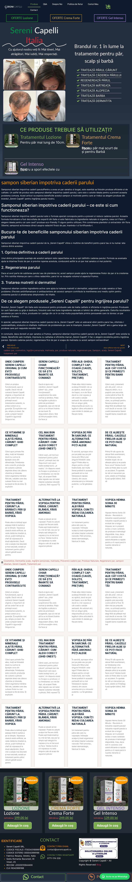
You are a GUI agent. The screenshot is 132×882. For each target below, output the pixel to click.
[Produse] (91, 877)
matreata (49, 350)
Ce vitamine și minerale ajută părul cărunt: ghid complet (15, 439)
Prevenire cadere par (70, 561)
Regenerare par (107, 561)
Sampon (96, 350)
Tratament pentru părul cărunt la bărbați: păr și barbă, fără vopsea (15, 508)
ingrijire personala (35, 350)
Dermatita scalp (23, 561)
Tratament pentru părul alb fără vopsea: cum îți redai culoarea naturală (82, 508)
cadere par (9, 350)
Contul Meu (93, 4)
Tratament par (34, 564)
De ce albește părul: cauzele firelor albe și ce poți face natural (115, 439)
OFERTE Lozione (22, 18)
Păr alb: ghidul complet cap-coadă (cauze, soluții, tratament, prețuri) (82, 369)
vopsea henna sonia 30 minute (115, 503)
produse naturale (67, 350)
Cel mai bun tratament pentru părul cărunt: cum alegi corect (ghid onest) (48, 440)
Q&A (45, 4)
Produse (34, 4)
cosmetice (20, 350)
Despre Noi (57, 4)
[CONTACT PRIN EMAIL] (42, 848)
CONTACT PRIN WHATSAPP (60, 855)
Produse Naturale (90, 561)
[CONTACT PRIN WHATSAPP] (42, 856)
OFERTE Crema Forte (66, 18)
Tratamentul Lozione (40, 137)
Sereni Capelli (114, 350)
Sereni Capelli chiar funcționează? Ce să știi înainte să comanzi (49, 369)
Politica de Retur (75, 4)
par (56, 350)
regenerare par (84, 350)
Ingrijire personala (40, 561)
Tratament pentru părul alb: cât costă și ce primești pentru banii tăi (115, 369)
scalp (104, 350)
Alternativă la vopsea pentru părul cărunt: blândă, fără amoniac (49, 506)
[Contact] (26, 877)
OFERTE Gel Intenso (110, 18)
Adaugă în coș (17, 825)
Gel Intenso (32, 164)
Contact (34, 10)
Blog (98, 864)
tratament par (10, 353)
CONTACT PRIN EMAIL (58, 846)
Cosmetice (9, 561)
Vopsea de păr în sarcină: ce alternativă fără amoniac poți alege (82, 439)
